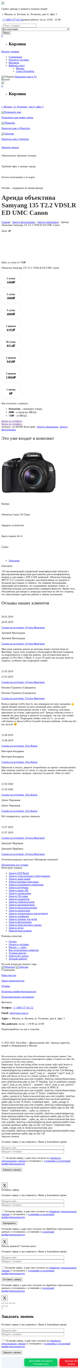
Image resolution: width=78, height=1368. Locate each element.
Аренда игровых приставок (24, 881)
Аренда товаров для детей (23, 919)
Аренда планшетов (19, 899)
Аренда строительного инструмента (28, 913)
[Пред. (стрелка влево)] (2, 1306)
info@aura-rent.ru (19, 1013)
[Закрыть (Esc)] (2, 1303)
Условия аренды (17, 953)
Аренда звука (16, 928)
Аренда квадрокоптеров (22, 904)
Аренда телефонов (19, 916)
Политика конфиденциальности (18, 991)
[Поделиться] (6, 1303)
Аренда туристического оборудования (29, 876)
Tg (26, 76)
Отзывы (5, 986)
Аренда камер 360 (18, 890)
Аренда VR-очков (18, 896)
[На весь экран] (10, 1303)
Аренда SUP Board (19, 873)
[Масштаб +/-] (13, 1303)
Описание (14, 560)
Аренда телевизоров (20, 893)
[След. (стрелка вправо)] (6, 1306)
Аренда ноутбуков (18, 887)
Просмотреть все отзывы (14, 865)
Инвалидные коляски (20, 930)
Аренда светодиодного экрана (25, 925)
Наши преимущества (12, 980)
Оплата (13, 941)
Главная (5, 222)
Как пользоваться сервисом (23, 950)
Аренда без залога (18, 956)
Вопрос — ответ (17, 947)
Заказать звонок (10, 147)
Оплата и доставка (19, 944)
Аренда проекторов (19, 910)
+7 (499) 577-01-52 (12, 19)
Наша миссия (8, 975)
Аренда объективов (48, 222)
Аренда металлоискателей (23, 907)
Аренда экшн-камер (19, 879)
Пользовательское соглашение (17, 997)
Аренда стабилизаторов (21, 902)
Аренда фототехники (23, 222)
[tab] (43, 560)
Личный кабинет (18, 958)
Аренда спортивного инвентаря (26, 884)
